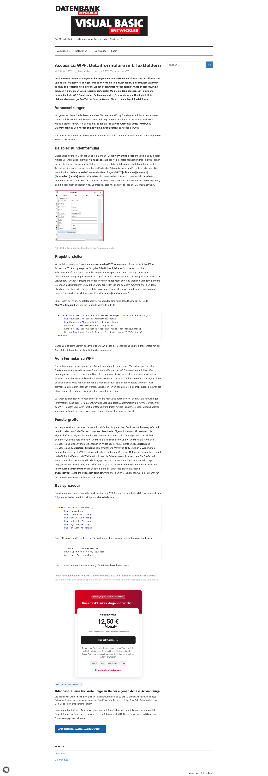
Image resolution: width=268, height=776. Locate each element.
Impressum (61, 753)
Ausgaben (62, 51)
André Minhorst (85, 71)
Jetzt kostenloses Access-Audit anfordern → (80, 729)
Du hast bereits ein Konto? (110, 670)
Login (114, 51)
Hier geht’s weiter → (108, 640)
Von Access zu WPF (119, 71)
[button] (6, 770)
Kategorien (81, 51)
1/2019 (100, 71)
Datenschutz (61, 759)
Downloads (101, 51)
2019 (107, 71)
